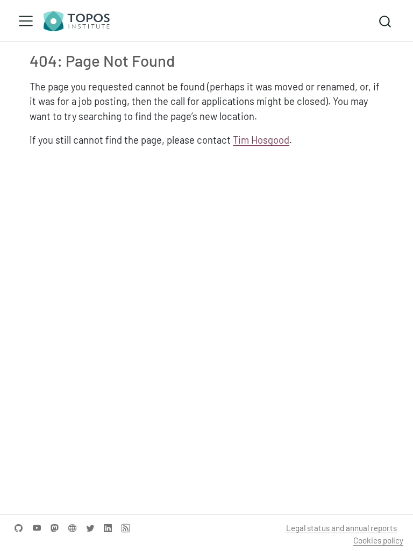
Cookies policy (378, 540)
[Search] (385, 20)
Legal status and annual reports (341, 528)
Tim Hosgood (261, 140)
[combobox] (385, 20)
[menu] (26, 21)
